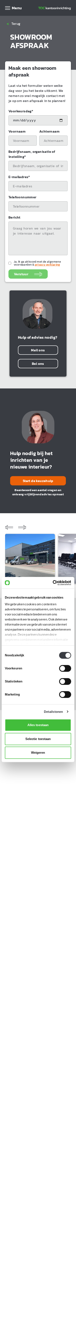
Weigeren (38, 752)
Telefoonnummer (22, 197)
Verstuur (21, 274)
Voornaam (17, 131)
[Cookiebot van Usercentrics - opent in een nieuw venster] (53, 583)
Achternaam (49, 131)
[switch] (65, 668)
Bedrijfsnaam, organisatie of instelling (31, 154)
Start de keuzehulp (38, 480)
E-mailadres (19, 176)
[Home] (54, 8)
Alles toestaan (38, 725)
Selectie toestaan (38, 739)
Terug (13, 24)
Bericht (14, 217)
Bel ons (38, 363)
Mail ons (38, 350)
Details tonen (53, 711)
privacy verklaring (47, 264)
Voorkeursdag (20, 111)
